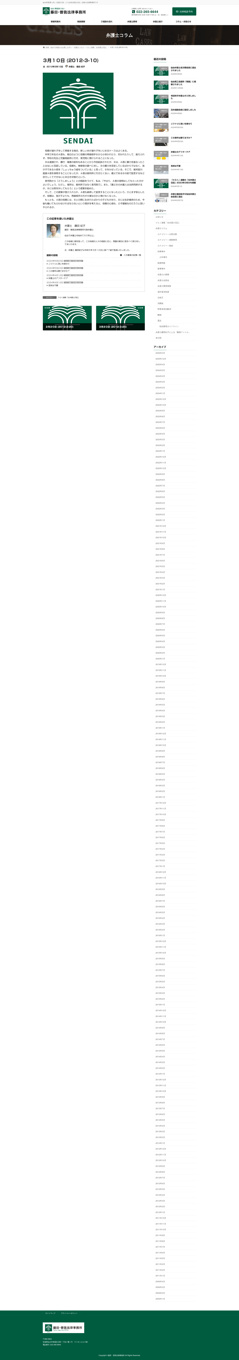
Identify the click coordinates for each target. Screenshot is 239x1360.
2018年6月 (160, 768)
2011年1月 (160, 1275)
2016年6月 (160, 906)
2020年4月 (160, 641)
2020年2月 (160, 652)
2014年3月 (160, 1062)
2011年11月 (161, 1223)
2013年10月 (161, 1091)
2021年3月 (160, 577)
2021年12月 (161, 526)
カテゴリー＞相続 (165, 245)
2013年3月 (160, 1131)
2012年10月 (161, 1160)
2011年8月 (160, 1241)
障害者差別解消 (164, 309)
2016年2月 (160, 929)
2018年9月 (160, 750)
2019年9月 (160, 681)
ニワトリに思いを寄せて (59, 264)
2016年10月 (161, 883)
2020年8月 (160, 618)
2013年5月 (160, 1119)
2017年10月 (161, 814)
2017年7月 (160, 831)
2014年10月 (161, 1021)
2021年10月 (161, 537)
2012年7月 (160, 1177)
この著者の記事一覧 (132, 255)
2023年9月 (160, 410)
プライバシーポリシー (69, 1313)
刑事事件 (161, 251)
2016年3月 (160, 923)
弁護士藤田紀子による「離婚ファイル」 (173, 332)
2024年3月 (160, 381)
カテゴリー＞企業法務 (167, 234)
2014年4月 (160, 1056)
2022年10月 (161, 468)
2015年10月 (161, 952)
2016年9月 (160, 889)
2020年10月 (161, 606)
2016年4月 (160, 918)
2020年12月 (161, 595)
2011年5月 (160, 1258)
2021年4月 (160, 572)
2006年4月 (160, 1281)
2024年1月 (160, 393)
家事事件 (161, 268)
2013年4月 (160, 1125)
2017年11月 (161, 808)
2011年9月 (160, 1235)
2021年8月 (160, 549)
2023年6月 (160, 427)
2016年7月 (160, 900)
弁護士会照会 (163, 280)
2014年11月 (161, 1016)
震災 (159, 320)
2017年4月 (160, 848)
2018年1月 (160, 797)
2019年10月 (161, 675)
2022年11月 (161, 462)
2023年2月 (160, 445)
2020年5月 (160, 635)
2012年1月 (160, 1212)
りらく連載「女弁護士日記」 (73, 261)
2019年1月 (160, 727)
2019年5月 (160, 704)
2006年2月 (160, 1293)
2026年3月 (160, 352)
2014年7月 (160, 1039)
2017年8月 (160, 825)
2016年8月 (160, 895)
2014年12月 (161, 1010)
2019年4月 (160, 710)
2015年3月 (160, 993)
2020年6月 (160, 629)
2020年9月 (160, 612)
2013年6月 (160, 1114)
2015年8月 (160, 964)
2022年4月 (160, 502)
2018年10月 (161, 745)
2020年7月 (160, 624)
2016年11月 (161, 877)
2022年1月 (160, 520)
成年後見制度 (163, 291)
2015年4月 (160, 987)
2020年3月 (160, 647)
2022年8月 (160, 479)
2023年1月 (160, 450)
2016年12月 (161, 871)
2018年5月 (160, 773)
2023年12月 (161, 399)
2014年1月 (160, 1073)
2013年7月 (160, 1108)
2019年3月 (160, 716)
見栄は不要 (53, 285)
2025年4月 (160, 364)
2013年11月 (161, 1085)
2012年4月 (160, 1194)
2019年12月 (161, 664)
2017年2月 (160, 860)
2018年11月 (161, 739)
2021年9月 (160, 543)
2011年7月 (160, 1246)
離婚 (159, 314)
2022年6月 (160, 491)
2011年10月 (161, 1229)
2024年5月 (160, 370)
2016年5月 (160, 912)
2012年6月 (160, 1183)
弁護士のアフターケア (58, 278)
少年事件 (163, 257)
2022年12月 (161, 456)
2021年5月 (160, 566)
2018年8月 (160, 756)
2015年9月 (160, 958)
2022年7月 (160, 485)
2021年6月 (160, 560)
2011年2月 (160, 1269)
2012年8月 (160, 1171)
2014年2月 (160, 1067)
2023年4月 (160, 433)
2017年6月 (160, 837)
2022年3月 (160, 508)
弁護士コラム (161, 228)
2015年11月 (161, 946)
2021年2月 (160, 583)
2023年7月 (160, 422)
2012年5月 (160, 1189)
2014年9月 (160, 1027)
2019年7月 (160, 693)
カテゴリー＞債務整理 (167, 239)
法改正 (160, 297)
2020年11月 (161, 600)
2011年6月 (160, 1252)
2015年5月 (160, 981)
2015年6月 (160, 975)
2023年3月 (160, 439)
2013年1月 (160, 1142)
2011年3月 (160, 1264)
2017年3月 (160, 854)
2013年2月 (160, 1137)
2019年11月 (161, 670)
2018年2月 (160, 791)
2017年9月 (160, 820)
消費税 (160, 303)
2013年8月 (160, 1102)
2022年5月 (160, 497)
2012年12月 (161, 1148)
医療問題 (161, 262)
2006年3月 (160, 1287)
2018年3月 (160, 785)
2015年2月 (160, 998)
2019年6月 (160, 698)
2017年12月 (161, 802)
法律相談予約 (186, 11)
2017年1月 (160, 866)
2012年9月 (160, 1166)
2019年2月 (160, 722)
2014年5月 (160, 1050)
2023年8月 (160, 416)
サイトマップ (50, 1313)
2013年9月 (160, 1096)
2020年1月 (160, 658)
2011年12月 (161, 1217)
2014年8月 (160, 1033)
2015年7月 (160, 969)
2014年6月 (160, 1044)
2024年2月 (160, 387)
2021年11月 (161, 531)
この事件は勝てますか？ (59, 271)
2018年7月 (160, 762)
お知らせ (159, 216)
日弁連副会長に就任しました (183, 110)
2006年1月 (160, 1298)
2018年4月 (160, 779)
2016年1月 (160, 935)
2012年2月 (160, 1206)
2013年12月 (161, 1079)
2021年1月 (160, 589)
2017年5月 (160, 843)
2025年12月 (161, 358)
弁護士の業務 (163, 274)
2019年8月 (160, 687)
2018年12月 (161, 733)
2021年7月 (160, 554)
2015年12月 (161, 941)
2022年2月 (160, 514)
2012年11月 (161, 1154)
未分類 (158, 337)
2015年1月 (160, 1004)
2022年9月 (160, 474)
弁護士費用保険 (164, 286)
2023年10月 (161, 404)
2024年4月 (160, 375)
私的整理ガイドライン (169, 326)
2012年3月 (160, 1200)
